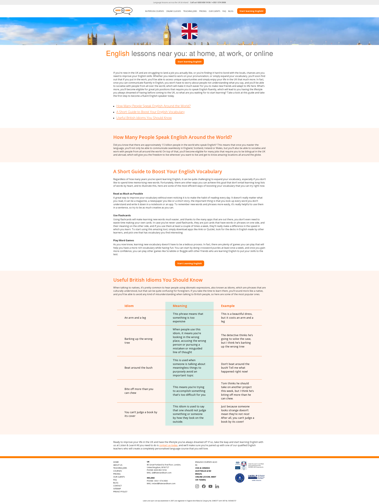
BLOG (230, 11)
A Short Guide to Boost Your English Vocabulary (150, 111)
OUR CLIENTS (214, 11)
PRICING (203, 11)
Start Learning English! (189, 263)
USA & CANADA (202, 468)
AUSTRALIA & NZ (203, 471)
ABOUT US (117, 465)
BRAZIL (198, 473)
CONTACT (117, 485)
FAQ (224, 11)
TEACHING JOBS (190, 11)
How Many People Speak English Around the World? (153, 106)
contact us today (168, 445)
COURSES (117, 471)
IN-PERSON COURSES (154, 11)
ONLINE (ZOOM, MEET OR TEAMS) (205, 478)
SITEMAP (117, 488)
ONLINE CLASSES (173, 11)
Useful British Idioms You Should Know (144, 117)
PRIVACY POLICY (120, 491)
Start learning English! (251, 11)
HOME (116, 462)
